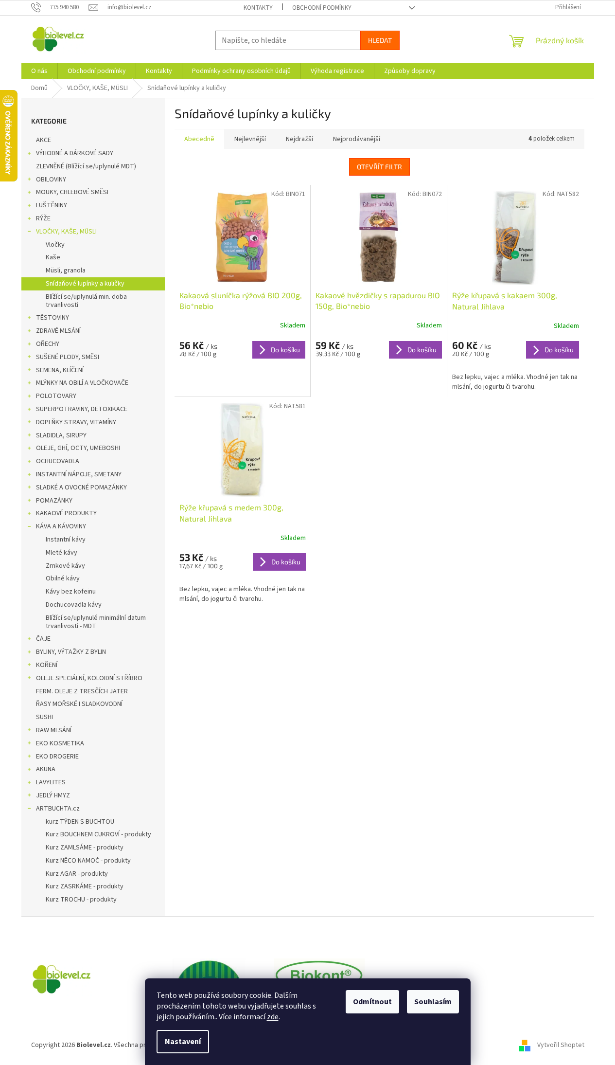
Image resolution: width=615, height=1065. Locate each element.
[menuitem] (39, 71)
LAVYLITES (51, 782)
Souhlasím (433, 1001)
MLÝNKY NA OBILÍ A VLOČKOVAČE (82, 383)
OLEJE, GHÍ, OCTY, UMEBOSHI (78, 448)
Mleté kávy (61, 553)
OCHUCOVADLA (57, 461)
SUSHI (44, 717)
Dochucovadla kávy (74, 605)
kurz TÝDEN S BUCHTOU (80, 822)
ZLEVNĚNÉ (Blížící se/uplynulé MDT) (86, 166)
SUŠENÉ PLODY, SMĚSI (67, 357)
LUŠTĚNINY (51, 205)
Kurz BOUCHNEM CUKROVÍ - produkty (98, 834)
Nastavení (183, 1041)
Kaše (53, 257)
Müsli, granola (66, 270)
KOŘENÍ (46, 665)
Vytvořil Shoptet (560, 1045)
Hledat (380, 40)
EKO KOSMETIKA (60, 743)
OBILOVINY (51, 179)
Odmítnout (372, 1001)
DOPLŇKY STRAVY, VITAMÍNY (76, 422)
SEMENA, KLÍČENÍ (60, 370)
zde (273, 1016)
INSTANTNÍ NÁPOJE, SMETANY (79, 474)
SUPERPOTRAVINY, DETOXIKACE (81, 409)
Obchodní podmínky (321, 7)
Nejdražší (299, 139)
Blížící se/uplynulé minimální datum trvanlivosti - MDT (96, 622)
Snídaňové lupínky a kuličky (85, 284)
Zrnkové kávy (65, 566)
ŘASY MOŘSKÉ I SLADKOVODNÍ (79, 704)
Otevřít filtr (379, 166)
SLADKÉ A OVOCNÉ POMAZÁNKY (81, 487)
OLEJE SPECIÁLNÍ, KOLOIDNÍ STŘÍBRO (89, 678)
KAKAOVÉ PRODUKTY (66, 513)
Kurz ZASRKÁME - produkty (84, 886)
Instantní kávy (66, 539)
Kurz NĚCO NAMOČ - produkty (88, 861)
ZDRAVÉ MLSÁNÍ (58, 331)
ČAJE (43, 639)
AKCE (43, 140)
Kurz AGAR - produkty (77, 874)
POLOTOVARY (56, 396)
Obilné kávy (63, 578)
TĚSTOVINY (52, 318)
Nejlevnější (250, 139)
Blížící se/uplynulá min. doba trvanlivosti (86, 301)
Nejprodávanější (356, 139)
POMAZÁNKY (54, 500)
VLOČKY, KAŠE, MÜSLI (66, 231)
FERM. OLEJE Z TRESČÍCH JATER (82, 691)
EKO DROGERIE (57, 756)
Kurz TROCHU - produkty (81, 899)
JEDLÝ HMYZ (53, 795)
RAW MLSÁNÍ (53, 730)
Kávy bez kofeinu (71, 591)
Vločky (55, 245)
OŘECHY (47, 344)
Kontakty (258, 7)
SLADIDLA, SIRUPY (61, 435)
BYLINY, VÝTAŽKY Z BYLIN (71, 652)
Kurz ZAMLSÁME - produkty (84, 847)
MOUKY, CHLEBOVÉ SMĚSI (72, 192)
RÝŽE (43, 218)
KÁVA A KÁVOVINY (61, 526)
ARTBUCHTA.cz (58, 808)
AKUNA (45, 769)
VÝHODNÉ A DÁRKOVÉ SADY (74, 153)
